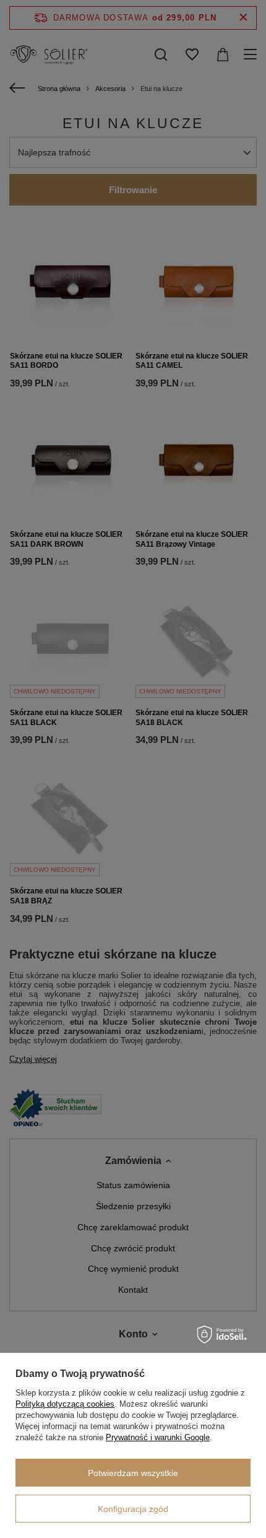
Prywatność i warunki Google (158, 1437)
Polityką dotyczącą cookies (64, 1404)
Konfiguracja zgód (133, 1509)
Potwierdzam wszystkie (133, 1473)
